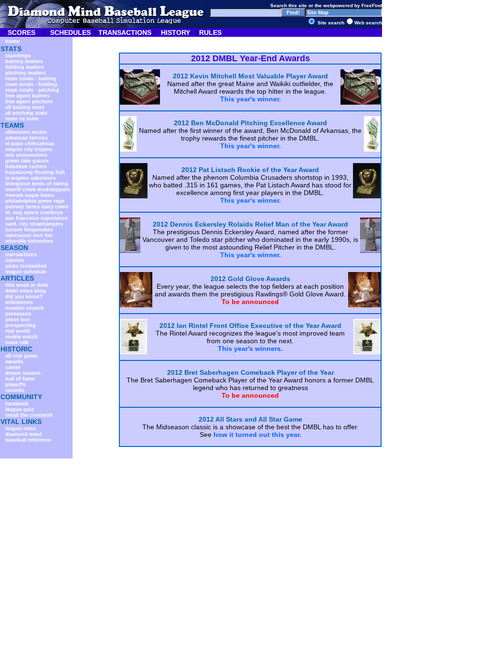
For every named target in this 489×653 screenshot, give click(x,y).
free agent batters (27, 95)
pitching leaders (25, 73)
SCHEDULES (70, 32)
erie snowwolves (26, 155)
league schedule (25, 271)
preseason (18, 313)
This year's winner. (250, 99)
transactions (21, 254)
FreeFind (371, 5)
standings (18, 55)
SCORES (21, 32)
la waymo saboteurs (30, 178)
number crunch (24, 308)
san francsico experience (36, 218)
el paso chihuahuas (29, 143)
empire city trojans (28, 149)
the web (324, 5)
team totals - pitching (32, 90)
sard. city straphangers (34, 224)
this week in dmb (26, 285)
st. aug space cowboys (34, 212)
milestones (19, 302)
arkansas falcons (26, 138)
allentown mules (26, 132)
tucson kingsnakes (29, 229)
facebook (17, 403)
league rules (20, 428)
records (14, 390)
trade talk (17, 342)
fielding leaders (24, 67)
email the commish (29, 415)
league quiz (19, 409)
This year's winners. (250, 348)
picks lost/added (26, 266)
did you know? (24, 296)
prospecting (20, 325)
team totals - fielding (31, 84)
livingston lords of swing (36, 183)
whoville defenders (29, 241)
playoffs (15, 384)
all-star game (21, 356)
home (12, 41)
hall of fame (20, 378)
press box (17, 319)
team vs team (22, 118)
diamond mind (23, 434)
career (13, 367)
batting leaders (24, 61)
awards (14, 361)
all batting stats (24, 107)
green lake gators (27, 160)
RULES (210, 32)
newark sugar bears (29, 195)
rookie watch (21, 336)
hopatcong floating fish (35, 172)
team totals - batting (30, 78)
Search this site (288, 5)
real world (17, 331)
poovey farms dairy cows (36, 206)
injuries (14, 260)
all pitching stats (26, 113)
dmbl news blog (25, 291)
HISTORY (175, 32)
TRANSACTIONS (124, 32)
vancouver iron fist (29, 235)
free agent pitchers (29, 101)
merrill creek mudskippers (37, 189)
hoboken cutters (26, 166)
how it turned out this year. (257, 434)
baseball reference (28, 440)
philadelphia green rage (34, 201)
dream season (23, 373)
